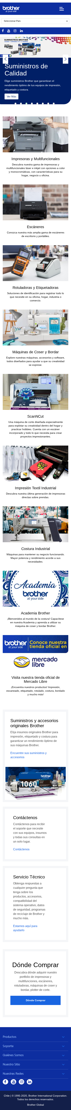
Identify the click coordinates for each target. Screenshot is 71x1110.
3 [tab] (26, 103)
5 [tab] (37, 103)
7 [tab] (48, 103)
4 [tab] (32, 103)
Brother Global (35, 1104)
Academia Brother (35, 613)
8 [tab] (54, 103)
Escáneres (35, 227)
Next (65, 59)
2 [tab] (21, 103)
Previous (5, 59)
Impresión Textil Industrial (35, 488)
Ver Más (16, 99)
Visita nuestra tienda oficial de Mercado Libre (35, 679)
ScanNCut (35, 416)
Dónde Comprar (35, 1000)
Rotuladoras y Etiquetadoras (35, 288)
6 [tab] (43, 103)
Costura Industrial (35, 549)
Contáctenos (21, 849)
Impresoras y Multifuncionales (35, 159)
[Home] (11, 9)
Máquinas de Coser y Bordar (35, 352)
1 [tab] (15, 103)
